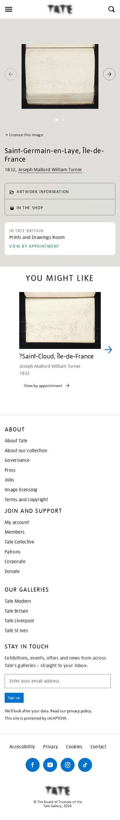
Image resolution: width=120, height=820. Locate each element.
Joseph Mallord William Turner (50, 170)
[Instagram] (68, 765)
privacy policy (79, 711)
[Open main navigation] (23, 9)
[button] (111, 9)
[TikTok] (85, 765)
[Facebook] (33, 765)
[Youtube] (50, 765)
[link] (24, 134)
